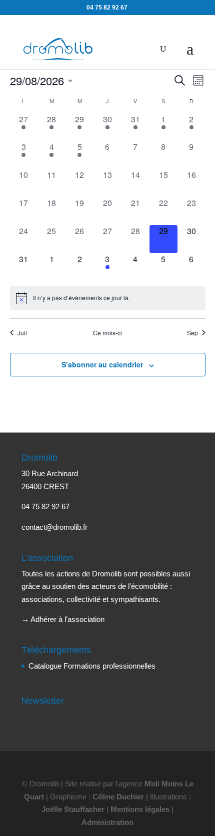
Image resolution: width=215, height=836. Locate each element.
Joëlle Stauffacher (73, 809)
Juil (22, 333)
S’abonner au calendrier (102, 364)
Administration (108, 822)
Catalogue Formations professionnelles (92, 666)
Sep (192, 333)
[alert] (108, 298)
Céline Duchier (118, 796)
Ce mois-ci (107, 333)
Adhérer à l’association (67, 619)
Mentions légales (140, 809)
